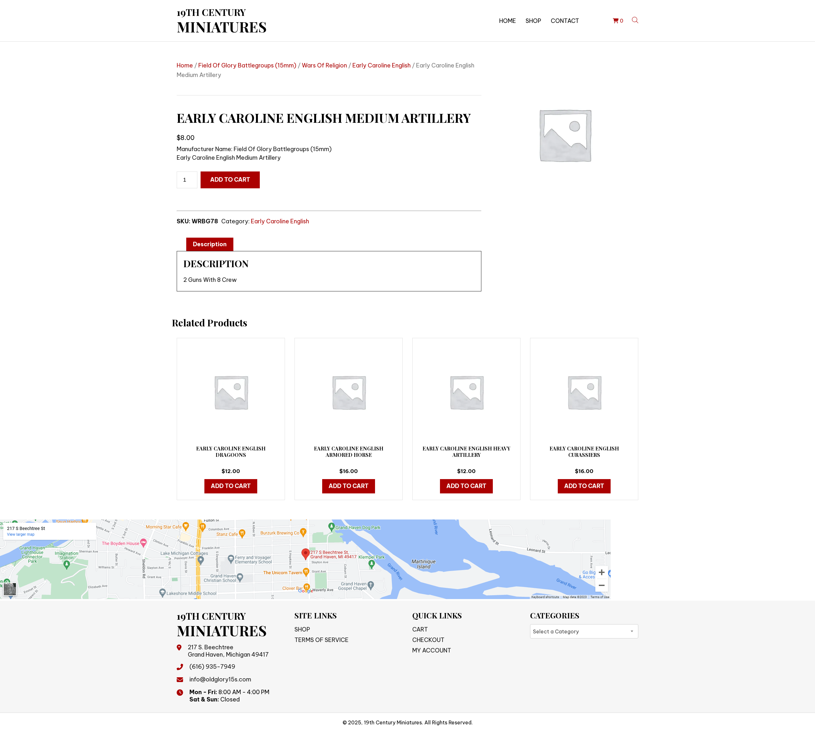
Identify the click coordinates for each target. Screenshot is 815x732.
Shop (533, 20)
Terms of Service (321, 640)
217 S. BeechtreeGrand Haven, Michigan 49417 (228, 651)
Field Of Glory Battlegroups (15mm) (247, 65)
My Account (431, 650)
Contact (565, 20)
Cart (420, 629)
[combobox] (584, 631)
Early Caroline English (381, 65)
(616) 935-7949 (212, 666)
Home (507, 20)
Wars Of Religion (324, 65)
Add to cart (230, 179)
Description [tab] (210, 244)
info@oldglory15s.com (220, 679)
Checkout (428, 640)
